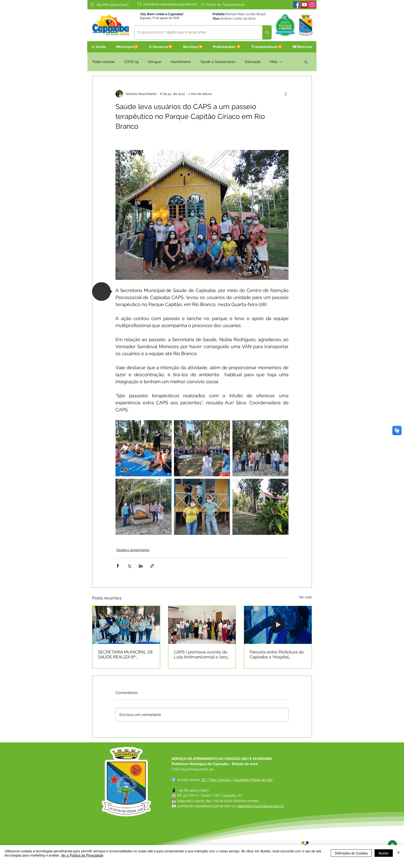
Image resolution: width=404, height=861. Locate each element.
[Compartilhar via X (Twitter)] (129, 566)
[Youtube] (304, 4)
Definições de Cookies (351, 853)
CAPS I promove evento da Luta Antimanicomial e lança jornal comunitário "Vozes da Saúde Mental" (202, 654)
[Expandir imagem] (143, 448)
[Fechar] (398, 853)
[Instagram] (312, 4)
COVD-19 (131, 62)
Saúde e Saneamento (217, 62)
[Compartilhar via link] (152, 566)
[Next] (392, 844)
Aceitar (384, 853)
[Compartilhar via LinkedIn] (140, 566)
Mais (273, 62)
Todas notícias (103, 62)
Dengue (154, 62)
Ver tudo (305, 597)
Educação (253, 62)
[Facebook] (296, 4)
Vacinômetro (180, 62)
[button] (127, 46)
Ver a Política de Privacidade (82, 855)
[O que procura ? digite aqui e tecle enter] (266, 32)
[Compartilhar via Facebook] (117, 566)
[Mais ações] (286, 94)
